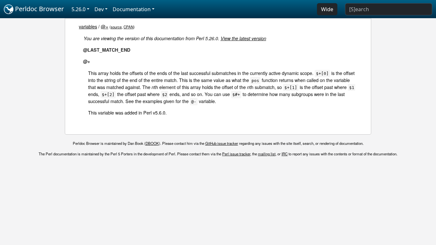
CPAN (128, 26)
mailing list (266, 153)
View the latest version (243, 38)
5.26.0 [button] (78, 9)
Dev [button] (99, 9)
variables (88, 26)
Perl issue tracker (236, 153)
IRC (285, 153)
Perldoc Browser (38, 8)
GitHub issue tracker (221, 143)
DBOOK (152, 143)
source (116, 26)
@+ (104, 26)
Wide (327, 9)
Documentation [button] (132, 9)
